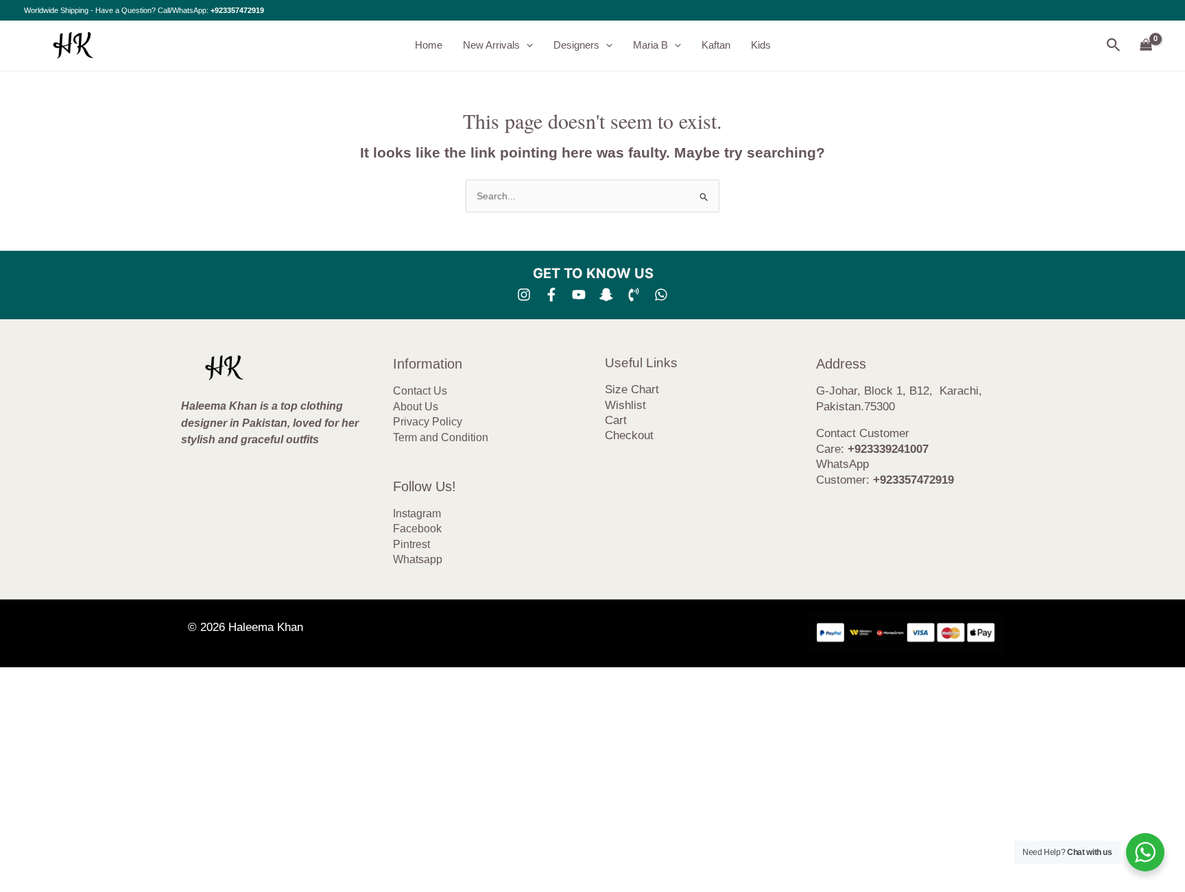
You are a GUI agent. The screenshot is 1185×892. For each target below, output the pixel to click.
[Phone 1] (634, 294)
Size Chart (632, 389)
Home (428, 45)
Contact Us (420, 391)
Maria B (650, 45)
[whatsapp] (661, 294)
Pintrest (411, 544)
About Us (415, 406)
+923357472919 (237, 10)
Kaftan (716, 45)
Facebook (417, 528)
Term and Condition (440, 437)
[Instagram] (524, 294)
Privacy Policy (427, 422)
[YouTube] (579, 294)
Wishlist (625, 405)
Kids (761, 45)
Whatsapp (417, 559)
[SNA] (606, 294)
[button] (526, 45)
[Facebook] (551, 294)
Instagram (417, 513)
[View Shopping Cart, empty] (1146, 45)
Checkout (629, 435)
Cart (616, 420)
